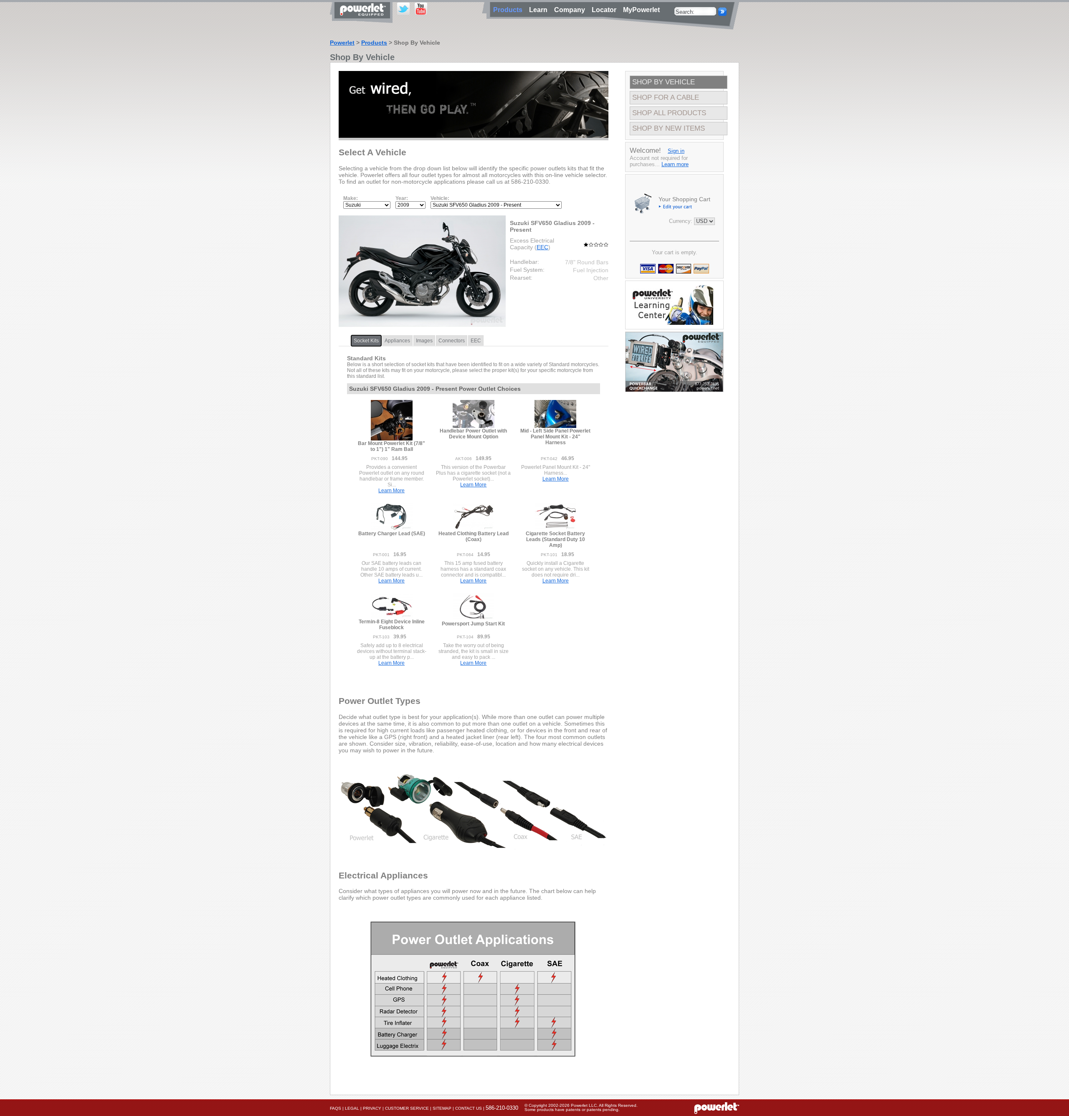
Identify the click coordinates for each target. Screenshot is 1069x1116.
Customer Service (407, 1108)
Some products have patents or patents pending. (572, 1109)
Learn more (675, 164)
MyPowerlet (641, 9)
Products (374, 42)
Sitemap (442, 1108)
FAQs (335, 1108)
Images (424, 341)
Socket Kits (366, 341)
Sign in (676, 151)
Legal (352, 1108)
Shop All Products (669, 113)
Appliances (397, 341)
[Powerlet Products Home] (363, 20)
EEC (542, 247)
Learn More (391, 490)
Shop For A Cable (665, 97)
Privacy (372, 1108)
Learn (540, 9)
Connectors (451, 341)
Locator (606, 9)
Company (571, 9)
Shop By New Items (668, 128)
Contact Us (468, 1108)
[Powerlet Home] (716, 1107)
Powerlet (342, 42)
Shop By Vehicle (663, 82)
